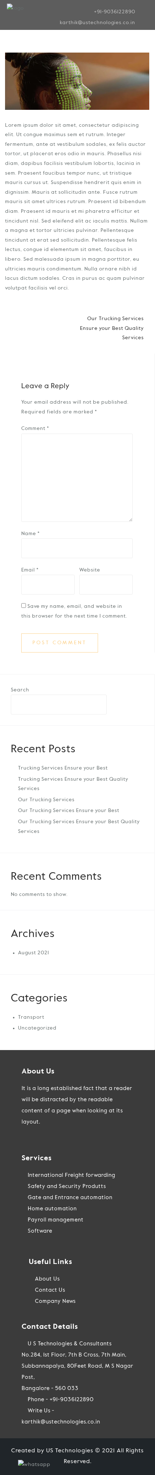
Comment (35, 428)
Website (89, 570)
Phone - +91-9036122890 (60, 1399)
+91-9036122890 (114, 11)
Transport (31, 1017)
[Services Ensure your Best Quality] (77, 81)
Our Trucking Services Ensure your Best (68, 810)
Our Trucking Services (46, 799)
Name (30, 533)
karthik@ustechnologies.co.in (97, 22)
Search (20, 689)
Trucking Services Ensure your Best (63, 768)
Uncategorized (37, 1028)
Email (30, 570)
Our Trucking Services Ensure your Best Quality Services (112, 328)
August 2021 (33, 952)
